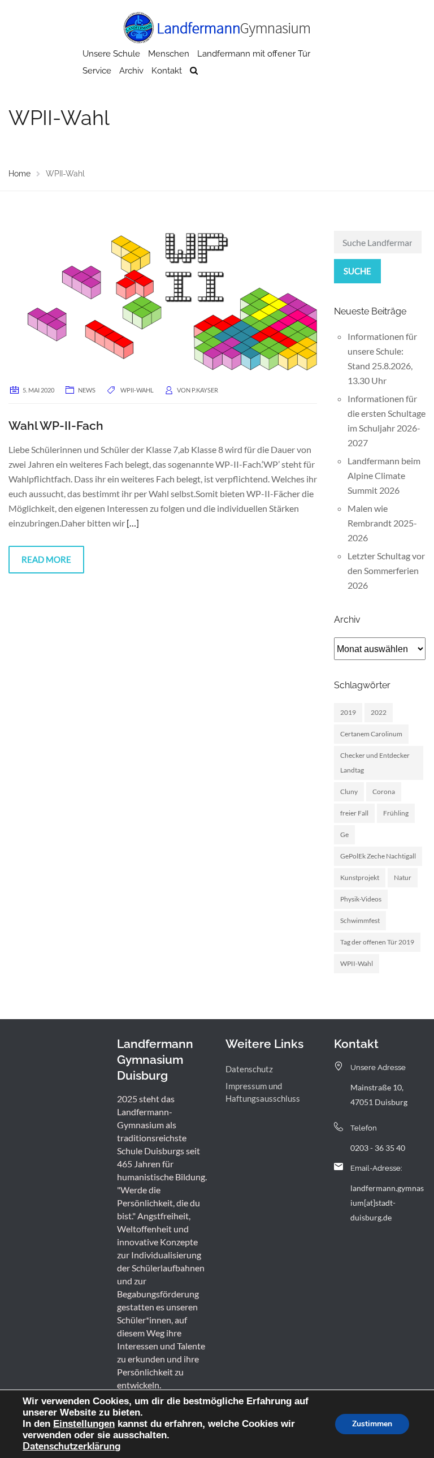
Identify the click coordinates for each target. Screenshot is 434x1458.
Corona (383, 791)
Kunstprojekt (359, 877)
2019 (348, 712)
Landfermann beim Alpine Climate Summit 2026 (384, 475)
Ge (344, 834)
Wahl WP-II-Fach (55, 426)
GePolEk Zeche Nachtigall (378, 856)
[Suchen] (194, 70)
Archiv (131, 71)
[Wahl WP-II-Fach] (162, 300)
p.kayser (205, 390)
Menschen (168, 54)
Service (97, 71)
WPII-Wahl (137, 390)
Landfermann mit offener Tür (253, 54)
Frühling (396, 813)
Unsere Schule (111, 54)
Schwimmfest (360, 920)
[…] (133, 522)
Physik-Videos (360, 899)
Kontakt (166, 71)
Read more (46, 559)
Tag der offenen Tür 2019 (377, 942)
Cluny (349, 791)
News (87, 390)
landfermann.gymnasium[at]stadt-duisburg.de (387, 1202)
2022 (379, 712)
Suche (357, 271)
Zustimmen (372, 1423)
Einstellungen (84, 1423)
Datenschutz (249, 1069)
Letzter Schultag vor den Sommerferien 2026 (386, 570)
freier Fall (354, 813)
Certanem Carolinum (371, 734)
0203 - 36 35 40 (377, 1148)
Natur (402, 877)
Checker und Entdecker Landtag (375, 762)
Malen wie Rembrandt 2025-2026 (382, 523)
